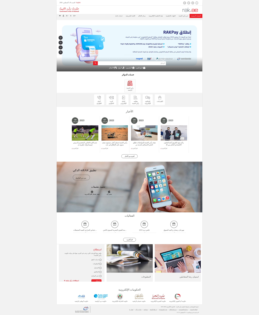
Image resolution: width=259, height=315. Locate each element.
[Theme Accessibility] (60, 15)
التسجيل (96, 268)
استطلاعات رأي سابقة (72, 280)
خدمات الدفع (95, 259)
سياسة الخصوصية (183, 309)
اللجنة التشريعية (130, 16)
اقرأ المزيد (75, 148)
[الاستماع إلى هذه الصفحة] (80, 15)
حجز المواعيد (95, 276)
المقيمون (129, 68)
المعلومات (96, 263)
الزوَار (120, 68)
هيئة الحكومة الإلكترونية (156, 16)
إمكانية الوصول (193, 309)
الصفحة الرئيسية (196, 16)
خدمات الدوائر (128, 75)
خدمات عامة (119, 16)
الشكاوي (96, 272)
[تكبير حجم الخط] (74, 15)
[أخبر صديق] (63, 15)
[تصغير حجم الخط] (67, 15)
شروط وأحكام (173, 309)
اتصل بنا (131, 309)
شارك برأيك (138, 309)
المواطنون (139, 68)
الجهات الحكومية (171, 16)
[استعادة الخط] (71, 15)
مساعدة (146, 309)
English (78, 2)
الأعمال (111, 68)
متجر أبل (109, 194)
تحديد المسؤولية (163, 309)
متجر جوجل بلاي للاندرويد (92, 194)
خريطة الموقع (153, 309)
